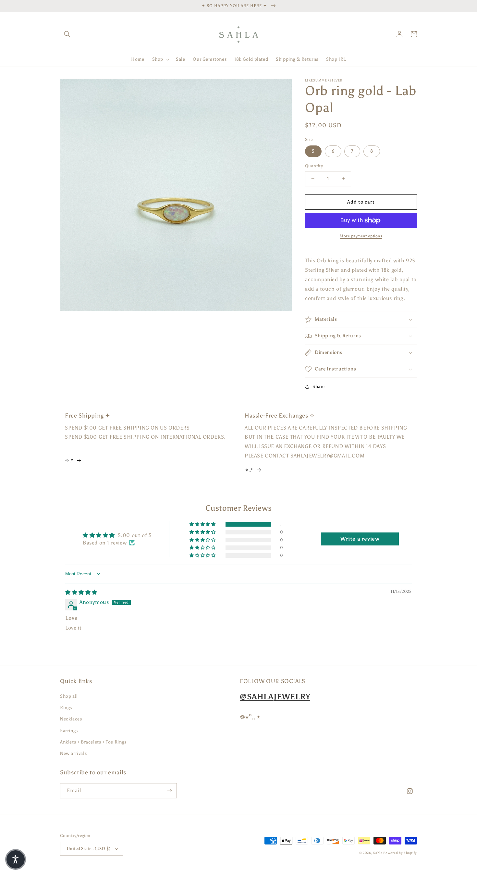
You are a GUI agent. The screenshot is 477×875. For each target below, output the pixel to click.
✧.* (69, 460)
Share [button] (318, 386)
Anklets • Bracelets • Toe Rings (93, 742)
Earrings (69, 730)
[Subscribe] (169, 790)
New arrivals (73, 753)
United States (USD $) (88, 848)
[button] (67, 34)
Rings (66, 707)
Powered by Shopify (400, 853)
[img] (81, 592)
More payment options (361, 236)
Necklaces (71, 719)
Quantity (314, 165)
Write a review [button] (359, 539)
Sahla (378, 853)
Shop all (69, 696)
